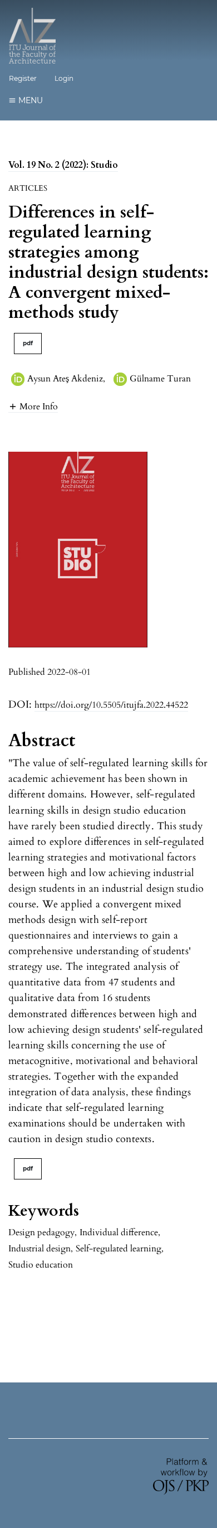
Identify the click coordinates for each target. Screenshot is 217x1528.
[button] (33, 406)
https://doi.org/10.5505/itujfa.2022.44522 (111, 705)
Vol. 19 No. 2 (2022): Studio (63, 165)
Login (64, 78)
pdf (28, 343)
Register (23, 78)
